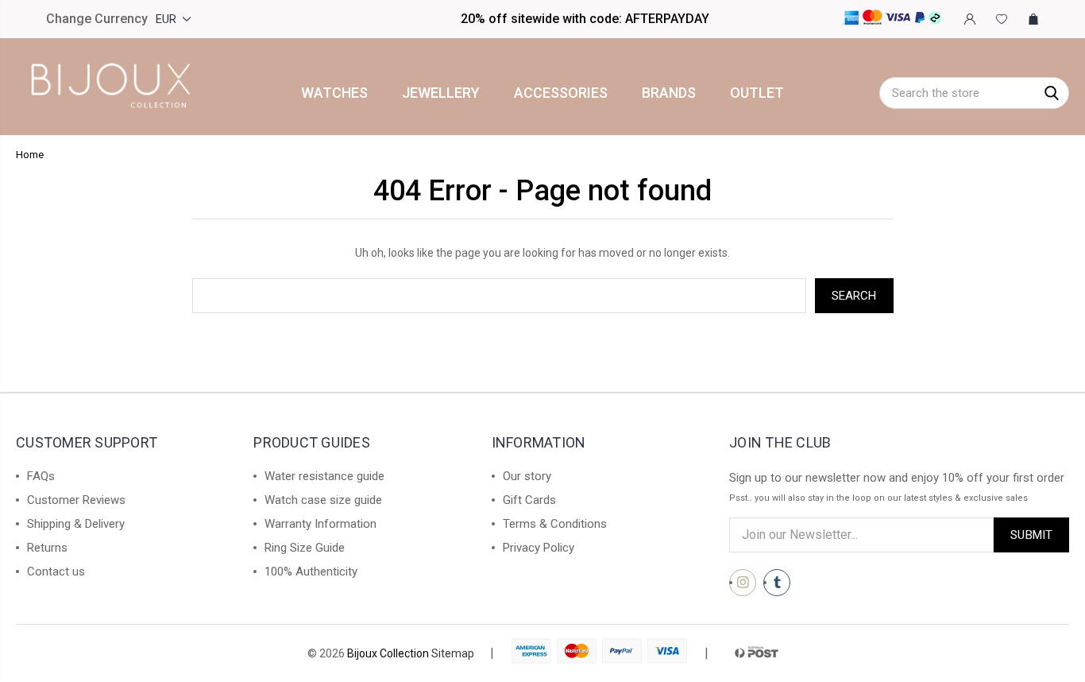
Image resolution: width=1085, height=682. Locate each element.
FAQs (41, 476)
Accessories (561, 93)
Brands (669, 93)
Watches (334, 93)
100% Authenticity (310, 571)
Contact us (56, 571)
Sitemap (452, 653)
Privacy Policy (538, 548)
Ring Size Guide (304, 548)
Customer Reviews (76, 500)
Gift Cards (529, 500)
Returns (47, 548)
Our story (527, 476)
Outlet (757, 93)
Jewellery (441, 93)
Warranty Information (320, 524)
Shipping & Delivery (76, 524)
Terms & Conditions (555, 524)
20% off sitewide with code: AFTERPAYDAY (585, 18)
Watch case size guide (323, 500)
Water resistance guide (324, 476)
